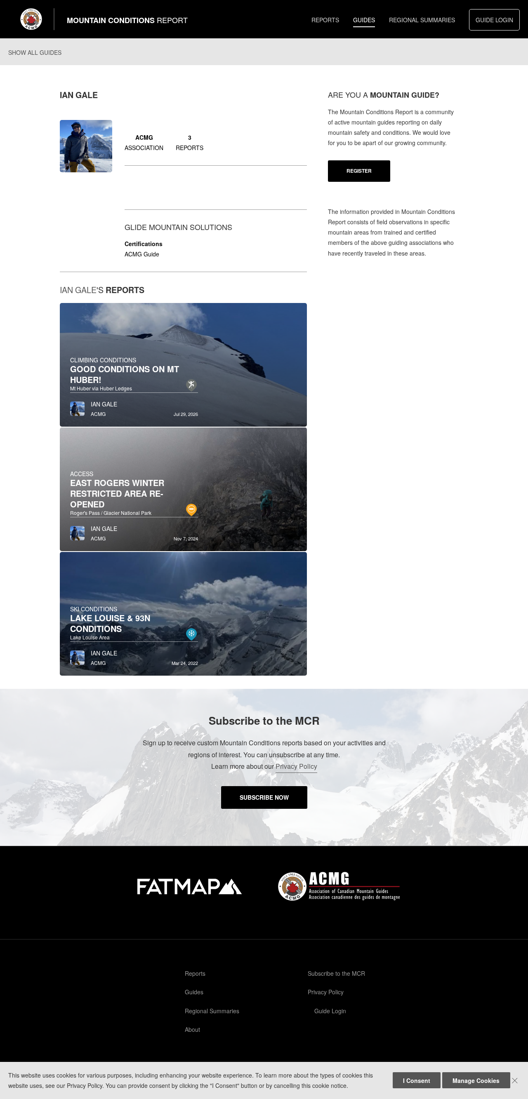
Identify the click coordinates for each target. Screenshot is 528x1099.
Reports (325, 20)
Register (359, 170)
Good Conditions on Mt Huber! (124, 374)
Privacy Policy (296, 766)
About (192, 1029)
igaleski (134, 186)
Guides (364, 20)
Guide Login (494, 20)
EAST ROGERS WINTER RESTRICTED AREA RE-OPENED (117, 493)
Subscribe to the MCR (336, 973)
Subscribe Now (264, 797)
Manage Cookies (476, 1080)
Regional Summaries (422, 20)
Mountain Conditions (127, 20)
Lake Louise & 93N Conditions (110, 623)
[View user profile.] (77, 406)
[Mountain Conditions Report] (31, 19)
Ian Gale (78, 290)
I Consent (416, 1080)
